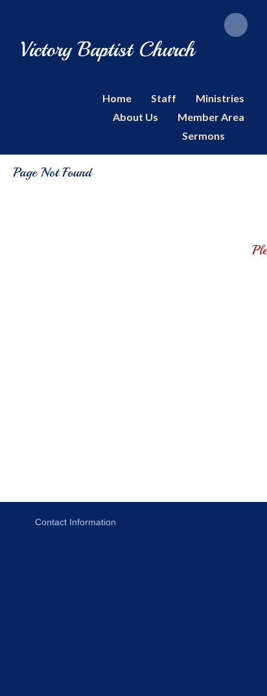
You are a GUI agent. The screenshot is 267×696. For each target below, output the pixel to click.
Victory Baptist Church (107, 50)
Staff (163, 98)
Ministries (220, 98)
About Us (135, 117)
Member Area (211, 117)
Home (117, 98)
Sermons (203, 135)
